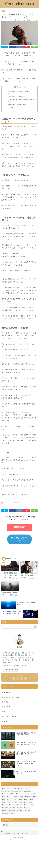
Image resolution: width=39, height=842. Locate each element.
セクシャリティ (28, 791)
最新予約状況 (19, 527)
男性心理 (17, 502)
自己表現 (5, 810)
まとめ (10, 107)
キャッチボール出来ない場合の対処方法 (21, 101)
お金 (4, 788)
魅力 (13, 813)
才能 (21, 802)
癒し (27, 804)
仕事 (4, 796)
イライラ (21, 788)
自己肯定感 (28, 807)
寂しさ (10, 799)
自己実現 (20, 807)
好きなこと (28, 796)
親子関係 (28, 810)
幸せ (16, 799)
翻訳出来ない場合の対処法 (17, 104)
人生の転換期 (25, 793)
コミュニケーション (7, 502)
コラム (6, 702)
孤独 (4, 799)
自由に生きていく (14, 810)
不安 (19, 793)
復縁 (21, 799)
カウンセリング (6, 791)
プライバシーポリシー (18, 837)
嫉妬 (35, 796)
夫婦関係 (16, 796)
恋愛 (3, 10)
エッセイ (28, 788)
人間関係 (34, 793)
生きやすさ (13, 804)
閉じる (22, 87)
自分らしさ (5, 807)
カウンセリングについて (19, 539)
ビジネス (7, 707)
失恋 (22, 796)
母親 (31, 802)
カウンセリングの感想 (11, 697)
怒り (32, 799)
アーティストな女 (12, 788)
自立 (22, 810)
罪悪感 (32, 804)
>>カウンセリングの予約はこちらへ (14, 665)
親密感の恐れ (6, 813)
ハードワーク (6, 793)
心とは (26, 799)
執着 (10, 796)
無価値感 (5, 804)
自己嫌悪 (13, 807)
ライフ (6, 711)
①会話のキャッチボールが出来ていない (21, 93)
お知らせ (7, 692)
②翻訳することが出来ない (17, 96)
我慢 (10, 802)
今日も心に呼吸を (10, 716)
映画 (26, 802)
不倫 (13, 793)
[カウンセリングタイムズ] (19, 6)
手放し (15, 802)
